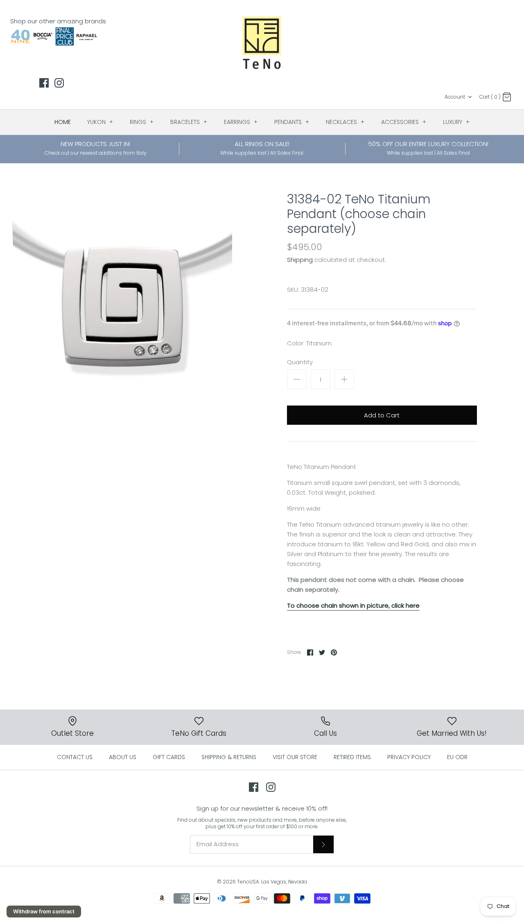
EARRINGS (241, 122)
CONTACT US (75, 757)
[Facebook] (44, 83)
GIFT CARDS (169, 757)
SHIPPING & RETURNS (228, 757)
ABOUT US (122, 757)
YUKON (100, 122)
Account (455, 96)
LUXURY (456, 122)
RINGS (142, 122)
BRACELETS (189, 122)
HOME (62, 122)
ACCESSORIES (404, 122)
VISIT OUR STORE (295, 757)
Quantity (300, 362)
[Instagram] (59, 83)
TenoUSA (248, 881)
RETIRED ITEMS (352, 757)
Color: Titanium (309, 343)
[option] (122, 302)
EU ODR (457, 757)
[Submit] (323, 844)
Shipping (300, 259)
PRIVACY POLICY (409, 757)
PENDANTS (291, 122)
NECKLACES (345, 122)
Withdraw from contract (44, 911)
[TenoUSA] (262, 42)
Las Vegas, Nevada (284, 881)
